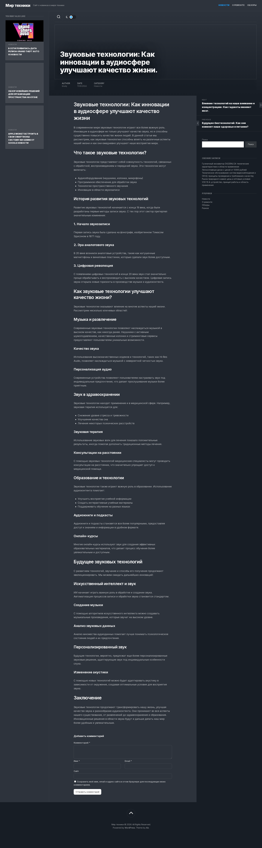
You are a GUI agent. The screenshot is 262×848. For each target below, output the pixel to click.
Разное (205, 208)
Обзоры (252, 5)
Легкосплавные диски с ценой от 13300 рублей (224, 170)
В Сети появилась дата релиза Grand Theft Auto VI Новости (23, 51)
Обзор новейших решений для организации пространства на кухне (24, 94)
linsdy (64, 86)
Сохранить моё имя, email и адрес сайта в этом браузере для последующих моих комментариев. (120, 783)
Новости (223, 5)
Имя (77, 761)
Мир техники (17, 5)
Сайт (76, 771)
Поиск (205, 139)
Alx (147, 827)
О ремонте (238, 5)
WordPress (130, 827)
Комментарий (82, 742)
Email (128, 761)
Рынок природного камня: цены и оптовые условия (226, 179)
